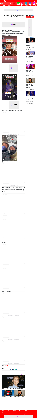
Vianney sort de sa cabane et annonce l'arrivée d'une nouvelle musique (30, 85)
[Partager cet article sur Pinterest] (13, 369)
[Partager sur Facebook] (10, 369)
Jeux (30, 5)
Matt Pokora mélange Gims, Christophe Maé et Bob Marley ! (30, 45)
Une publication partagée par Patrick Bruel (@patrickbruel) (13, 134)
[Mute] (10, 3)
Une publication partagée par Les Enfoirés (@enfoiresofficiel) (13, 216)
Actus (18, 5)
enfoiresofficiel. (6, 365)
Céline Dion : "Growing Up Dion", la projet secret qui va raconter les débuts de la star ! (30, 98)
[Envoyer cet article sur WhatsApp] (15, 369)
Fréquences (14, 5)
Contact (3, 411)
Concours (9, 413)
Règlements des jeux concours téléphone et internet (26, 415)
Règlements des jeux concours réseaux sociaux (26, 412)
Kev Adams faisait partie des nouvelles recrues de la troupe (15, 34)
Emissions (9, 5)
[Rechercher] (34, 1)
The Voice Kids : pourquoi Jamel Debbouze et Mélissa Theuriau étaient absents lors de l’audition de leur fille (30, 71)
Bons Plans (9, 411)
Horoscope (34, 5)
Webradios (4, 5)
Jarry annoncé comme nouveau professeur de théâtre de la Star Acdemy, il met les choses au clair (30, 57)
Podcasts (26, 5)
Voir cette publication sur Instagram (6, 206)
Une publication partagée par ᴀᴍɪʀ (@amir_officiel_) (13, 185)
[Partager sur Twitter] (12, 369)
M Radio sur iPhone (21, 411)
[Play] (0, 3)
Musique (22, 5)
